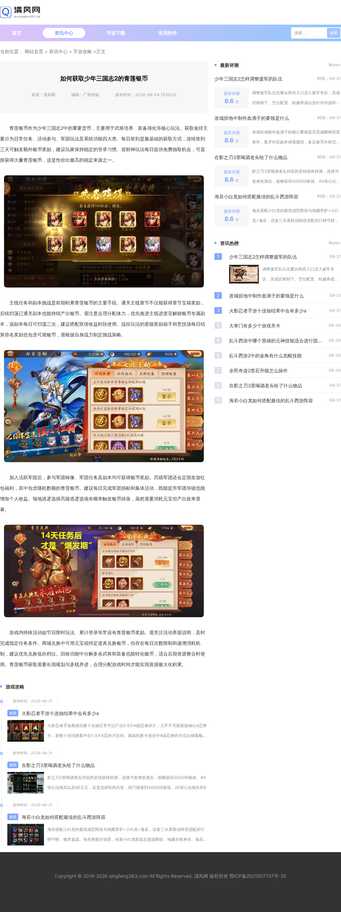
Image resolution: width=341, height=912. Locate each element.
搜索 (334, 32)
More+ (335, 64)
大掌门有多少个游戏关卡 (254, 325)
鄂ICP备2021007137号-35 (257, 876)
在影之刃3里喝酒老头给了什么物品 (58, 765)
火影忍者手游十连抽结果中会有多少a (60, 713)
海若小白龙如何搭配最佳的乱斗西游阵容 (64, 817)
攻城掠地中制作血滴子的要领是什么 (251, 118)
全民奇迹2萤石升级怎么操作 (258, 370)
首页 (16, 33)
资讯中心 (64, 33)
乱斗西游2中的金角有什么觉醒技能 (265, 355)
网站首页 (34, 51)
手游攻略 (82, 51)
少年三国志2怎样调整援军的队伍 (248, 79)
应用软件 (168, 33)
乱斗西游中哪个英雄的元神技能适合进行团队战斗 (279, 340)
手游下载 (116, 33)
